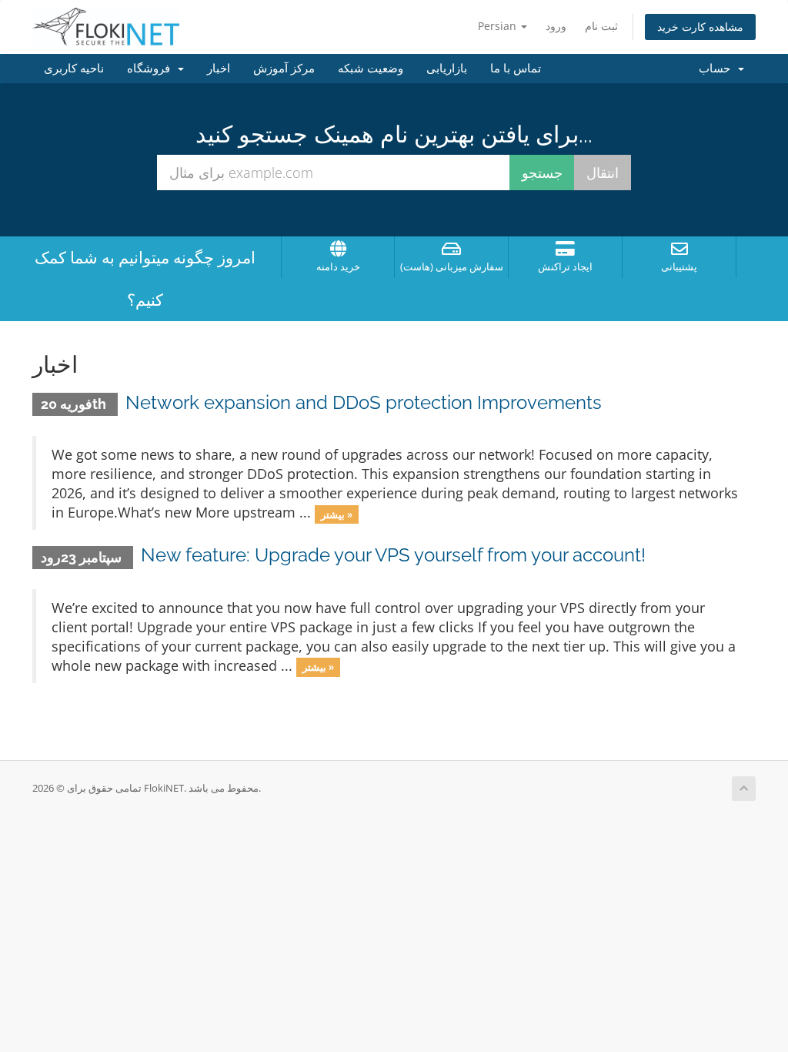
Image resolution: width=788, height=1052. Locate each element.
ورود (556, 25)
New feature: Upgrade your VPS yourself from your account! (393, 555)
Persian (498, 25)
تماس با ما (515, 68)
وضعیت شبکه (370, 68)
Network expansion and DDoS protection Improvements (363, 402)
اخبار (218, 68)
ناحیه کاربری (74, 68)
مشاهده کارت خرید (700, 26)
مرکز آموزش (284, 68)
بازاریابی (446, 68)
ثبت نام (601, 25)
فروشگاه (151, 68)
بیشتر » (336, 514)
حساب (717, 68)
